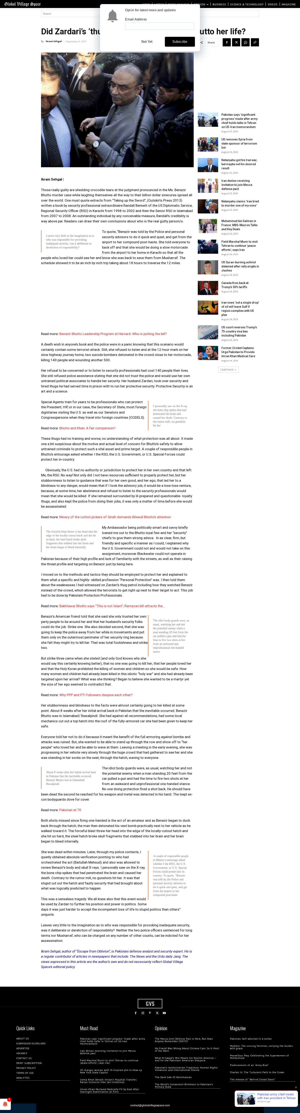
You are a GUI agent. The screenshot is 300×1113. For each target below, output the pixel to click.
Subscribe (180, 41)
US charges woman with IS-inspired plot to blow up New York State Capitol (111, 1071)
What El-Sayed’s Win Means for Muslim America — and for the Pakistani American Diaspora (185, 1059)
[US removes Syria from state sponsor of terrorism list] (208, 144)
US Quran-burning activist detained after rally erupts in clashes (240, 266)
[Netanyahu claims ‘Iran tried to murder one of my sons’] (208, 206)
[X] (236, 42)
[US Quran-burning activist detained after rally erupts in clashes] (208, 267)
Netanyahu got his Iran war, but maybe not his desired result (239, 164)
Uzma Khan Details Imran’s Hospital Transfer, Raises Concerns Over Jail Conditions (108, 1081)
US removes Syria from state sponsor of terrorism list (239, 143)
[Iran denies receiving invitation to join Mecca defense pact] (208, 186)
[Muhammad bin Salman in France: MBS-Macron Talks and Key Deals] (208, 226)
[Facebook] (227, 42)
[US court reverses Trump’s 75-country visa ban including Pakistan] (208, 332)
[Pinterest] (149, 1013)
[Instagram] (142, 1013)
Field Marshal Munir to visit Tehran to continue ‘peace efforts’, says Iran (239, 245)
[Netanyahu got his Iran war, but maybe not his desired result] (208, 165)
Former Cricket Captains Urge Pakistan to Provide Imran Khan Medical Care (238, 352)
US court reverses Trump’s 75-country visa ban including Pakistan (239, 331)
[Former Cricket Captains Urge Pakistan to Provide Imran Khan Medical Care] (208, 353)
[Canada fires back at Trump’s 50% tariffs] (208, 288)
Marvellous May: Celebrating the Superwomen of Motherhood (259, 1057)
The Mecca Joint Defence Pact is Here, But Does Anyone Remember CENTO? (184, 1040)
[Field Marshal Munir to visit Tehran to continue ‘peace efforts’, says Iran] (208, 247)
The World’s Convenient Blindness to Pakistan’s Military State (184, 1086)
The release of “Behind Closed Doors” (253, 1080)
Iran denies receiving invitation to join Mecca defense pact (236, 185)
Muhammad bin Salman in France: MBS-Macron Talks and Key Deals (239, 225)
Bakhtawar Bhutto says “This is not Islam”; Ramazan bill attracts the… (112, 606)
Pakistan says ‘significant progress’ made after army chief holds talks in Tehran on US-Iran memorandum (112, 1041)
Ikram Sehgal (54, 41)
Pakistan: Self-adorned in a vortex (251, 1039)
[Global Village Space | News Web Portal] (22, 4)
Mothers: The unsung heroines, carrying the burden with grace (261, 1047)
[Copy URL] (255, 42)
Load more (227, 369)
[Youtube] (164, 1013)
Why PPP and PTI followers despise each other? (95, 695)
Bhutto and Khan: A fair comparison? (87, 428)
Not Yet (146, 41)
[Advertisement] (117, 299)
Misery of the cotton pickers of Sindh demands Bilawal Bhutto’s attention (115, 517)
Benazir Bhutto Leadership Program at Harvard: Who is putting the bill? (113, 334)
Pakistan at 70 (70, 810)
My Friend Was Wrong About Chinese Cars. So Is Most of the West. (187, 1050)
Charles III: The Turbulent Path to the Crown (257, 1072)
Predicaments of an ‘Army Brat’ (249, 1065)
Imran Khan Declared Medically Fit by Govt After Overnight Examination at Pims (109, 1090)
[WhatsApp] (245, 42)
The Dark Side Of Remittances (173, 1077)
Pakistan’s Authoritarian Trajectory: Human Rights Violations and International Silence (186, 1069)
